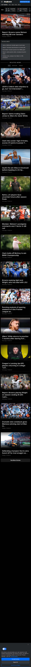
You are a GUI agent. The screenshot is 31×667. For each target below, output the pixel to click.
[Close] (28, 644)
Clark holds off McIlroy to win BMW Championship (14, 254)
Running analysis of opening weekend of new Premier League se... (13, 309)
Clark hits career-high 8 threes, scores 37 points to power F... (15, 142)
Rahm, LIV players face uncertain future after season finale (14, 197)
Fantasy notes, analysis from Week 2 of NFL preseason (13, 56)
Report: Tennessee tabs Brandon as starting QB (14, 47)
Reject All (15, 662)
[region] (15, 655)
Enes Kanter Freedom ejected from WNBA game (14, 49)
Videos (21, 65)
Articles (14, 65)
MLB (19, 4)
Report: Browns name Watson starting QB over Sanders (14, 33)
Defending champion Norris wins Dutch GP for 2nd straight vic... (15, 452)
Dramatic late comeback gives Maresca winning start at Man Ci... (14, 424)
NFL (10, 4)
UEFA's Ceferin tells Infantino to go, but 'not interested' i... (15, 88)
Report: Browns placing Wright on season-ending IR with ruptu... (14, 395)
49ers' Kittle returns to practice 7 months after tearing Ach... (15, 337)
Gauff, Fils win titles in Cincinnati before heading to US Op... (15, 169)
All (9, 65)
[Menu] (1, 1)
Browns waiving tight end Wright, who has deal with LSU (14, 281)
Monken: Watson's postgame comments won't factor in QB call (14, 226)
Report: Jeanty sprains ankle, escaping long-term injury (14, 52)
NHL (16, 4)
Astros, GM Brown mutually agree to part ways (14, 45)
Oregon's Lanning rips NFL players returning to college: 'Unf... (14, 365)
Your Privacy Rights (15, 665)
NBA (13, 4)
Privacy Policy (14, 656)
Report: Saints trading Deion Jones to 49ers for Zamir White (15, 115)
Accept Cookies (15, 659)
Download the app (24, 1)
